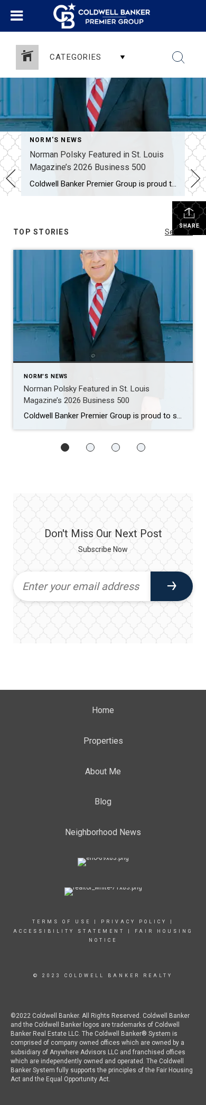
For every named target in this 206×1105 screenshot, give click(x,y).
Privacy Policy (134, 921)
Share (189, 226)
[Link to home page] (103, 16)
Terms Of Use (61, 921)
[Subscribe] (172, 586)
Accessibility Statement (69, 931)
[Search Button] (178, 57)
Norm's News (56, 140)
